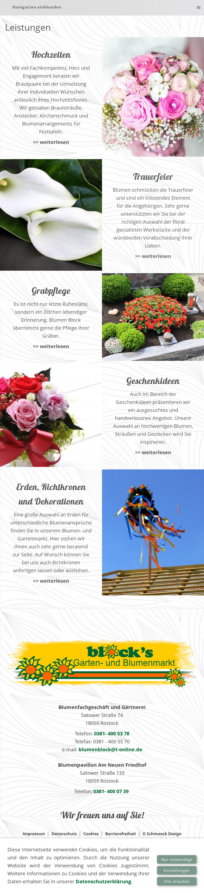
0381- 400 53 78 (111, 733)
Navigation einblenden (36, 7)
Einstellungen (177, 870)
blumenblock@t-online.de (110, 749)
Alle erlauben (177, 881)
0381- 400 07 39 (111, 791)
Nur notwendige (176, 859)
